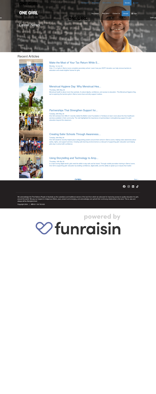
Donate (127, 3)
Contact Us (118, 3)
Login (136, 3)
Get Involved (107, 3)
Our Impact (85, 3)
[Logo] (29, 3)
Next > (136, 179)
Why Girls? (95, 3)
